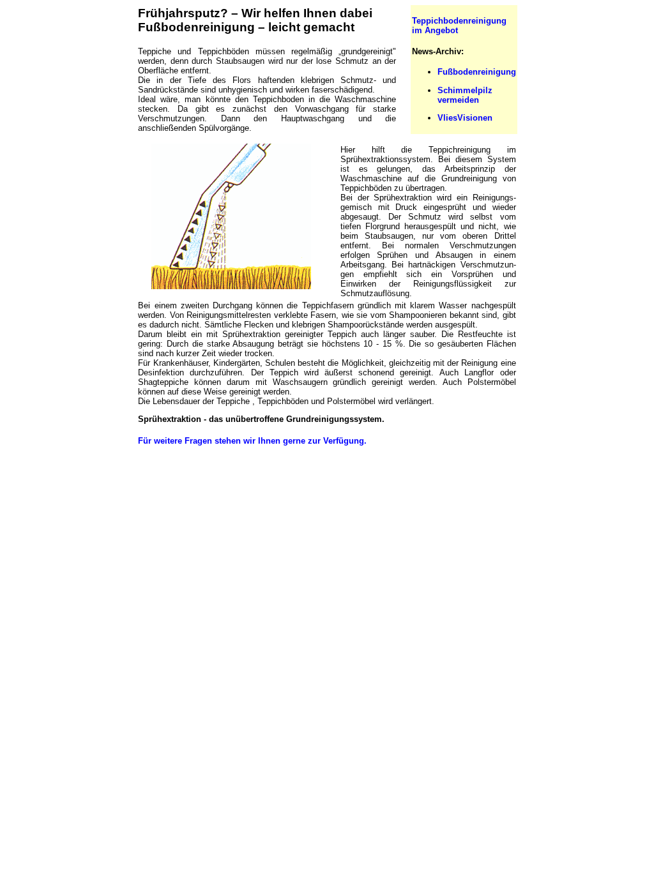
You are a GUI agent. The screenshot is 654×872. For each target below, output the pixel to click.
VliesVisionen (464, 118)
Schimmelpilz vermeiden (464, 95)
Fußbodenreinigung (476, 72)
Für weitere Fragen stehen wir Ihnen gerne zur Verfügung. (252, 441)
